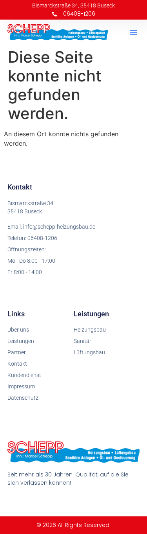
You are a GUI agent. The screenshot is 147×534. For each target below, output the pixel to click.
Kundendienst (24, 375)
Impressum (21, 386)
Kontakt (17, 364)
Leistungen (20, 341)
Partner (16, 352)
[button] (134, 32)
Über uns (18, 330)
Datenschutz (22, 398)
